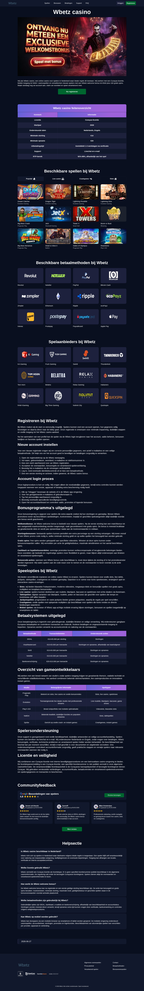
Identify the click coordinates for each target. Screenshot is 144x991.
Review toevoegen (114, 795)
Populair (29, 179)
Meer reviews (72, 829)
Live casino (56, 179)
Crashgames (84, 179)
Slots (112, 179)
